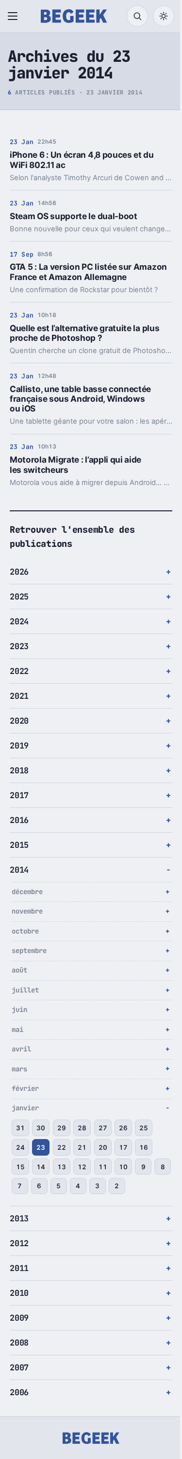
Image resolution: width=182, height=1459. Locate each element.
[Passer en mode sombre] (163, 16)
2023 (19, 646)
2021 (19, 696)
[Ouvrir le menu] (14, 16)
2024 (19, 621)
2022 (19, 671)
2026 (19, 571)
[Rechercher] (137, 16)
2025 (19, 596)
